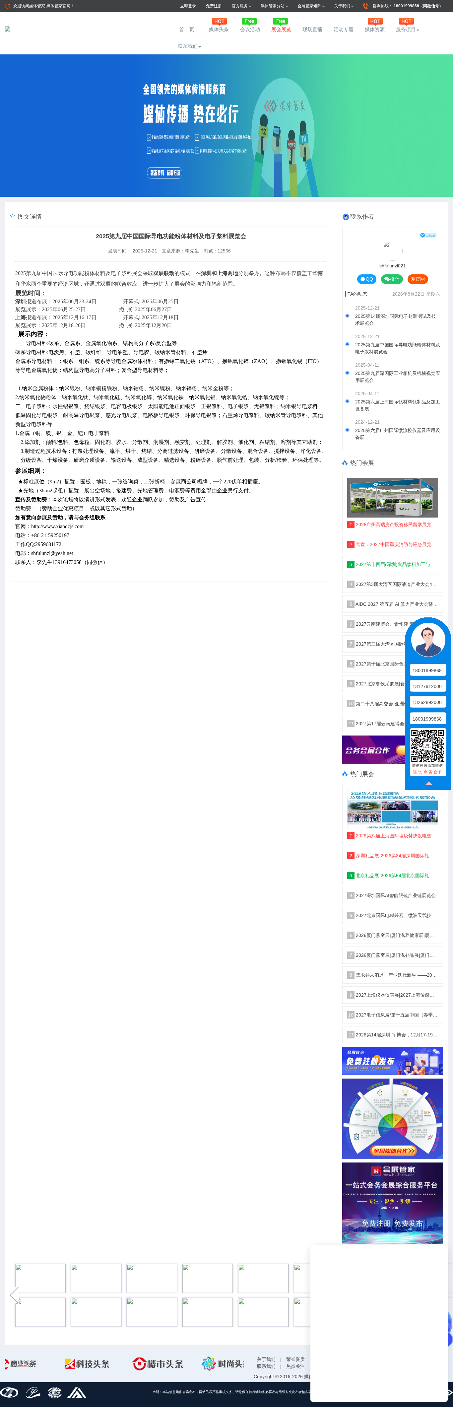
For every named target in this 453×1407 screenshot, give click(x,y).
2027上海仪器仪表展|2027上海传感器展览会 (394, 995)
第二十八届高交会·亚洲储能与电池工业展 (393, 703)
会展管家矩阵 (309, 6)
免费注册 (214, 6)
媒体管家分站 (273, 6)
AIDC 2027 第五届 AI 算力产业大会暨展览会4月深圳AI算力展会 (394, 604)
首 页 (187, 29)
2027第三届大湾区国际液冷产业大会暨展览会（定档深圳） (394, 644)
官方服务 (240, 6)
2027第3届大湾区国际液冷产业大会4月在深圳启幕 (394, 584)
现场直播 (312, 29)
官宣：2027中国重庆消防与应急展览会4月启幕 (394, 544)
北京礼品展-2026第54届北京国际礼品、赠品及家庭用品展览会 (394, 875)
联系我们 (188, 46)
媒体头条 (219, 29)
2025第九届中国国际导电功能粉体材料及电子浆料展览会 (397, 348)
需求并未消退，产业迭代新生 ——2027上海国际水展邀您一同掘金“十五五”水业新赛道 (394, 975)
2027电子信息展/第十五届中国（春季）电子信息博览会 (393, 1015)
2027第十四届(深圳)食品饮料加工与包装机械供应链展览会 (394, 564)
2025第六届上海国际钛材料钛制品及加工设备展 (397, 405)
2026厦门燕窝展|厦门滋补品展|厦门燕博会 (394, 955)
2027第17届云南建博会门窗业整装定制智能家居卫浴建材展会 (393, 723)
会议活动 (250, 29)
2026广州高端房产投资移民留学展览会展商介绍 (394, 524)
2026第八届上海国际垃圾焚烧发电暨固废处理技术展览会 (394, 835)
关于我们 (342, 6)
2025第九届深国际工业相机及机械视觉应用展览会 (397, 377)
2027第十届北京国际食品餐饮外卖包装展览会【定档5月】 (394, 664)
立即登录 (188, 6)
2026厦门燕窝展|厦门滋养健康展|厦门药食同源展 (394, 935)
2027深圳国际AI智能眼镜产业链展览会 (393, 895)
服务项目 (406, 29)
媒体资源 (375, 29)
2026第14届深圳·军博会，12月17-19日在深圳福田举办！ (393, 1034)
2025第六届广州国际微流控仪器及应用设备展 (397, 434)
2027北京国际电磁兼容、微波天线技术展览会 (394, 915)
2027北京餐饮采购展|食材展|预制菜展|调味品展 (394, 683)
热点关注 (295, 1366)
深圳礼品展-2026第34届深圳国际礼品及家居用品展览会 (394, 855)
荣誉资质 (295, 1359)
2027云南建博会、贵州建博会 (384, 624)
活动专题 (344, 29)
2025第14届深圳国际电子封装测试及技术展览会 (395, 320)
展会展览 (281, 29)
